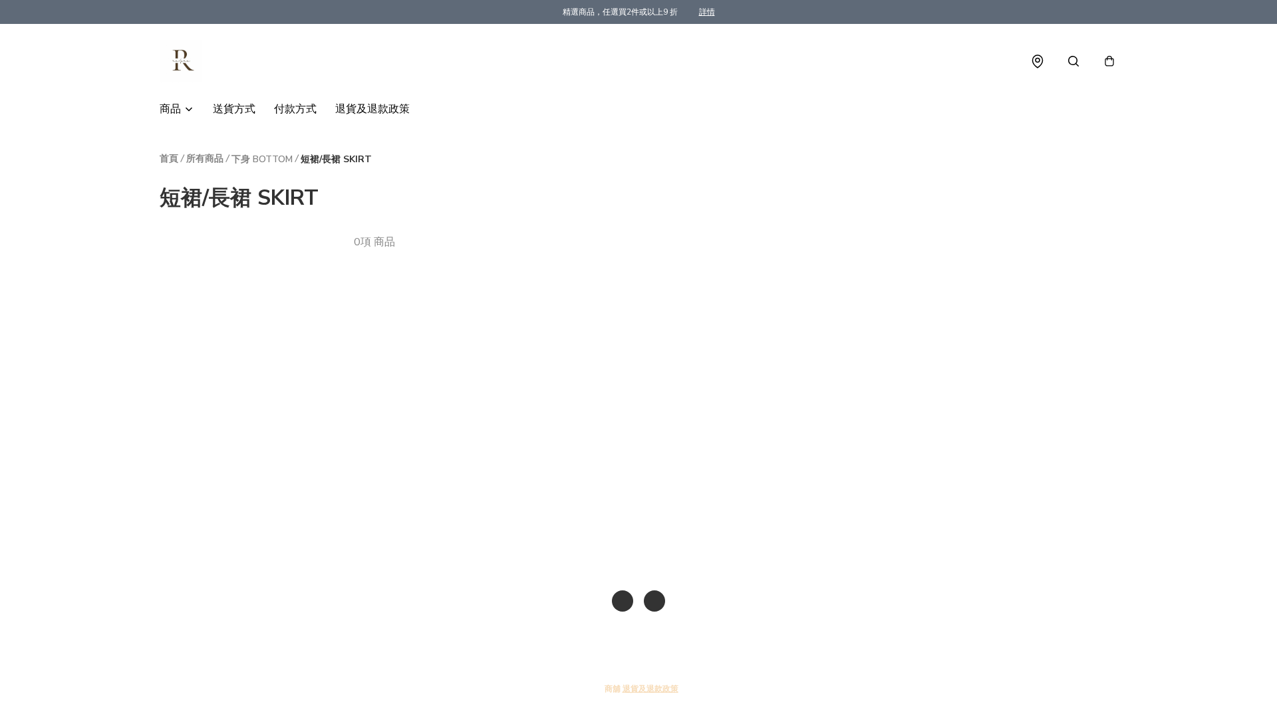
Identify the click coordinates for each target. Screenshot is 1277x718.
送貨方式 (234, 109)
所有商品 (204, 158)
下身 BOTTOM (262, 159)
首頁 (169, 158)
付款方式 (295, 109)
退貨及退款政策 (372, 109)
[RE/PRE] (181, 61)
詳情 (707, 12)
